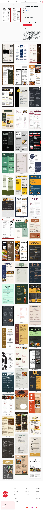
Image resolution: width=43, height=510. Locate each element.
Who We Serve (9, 1)
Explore (26, 495)
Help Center (27, 494)
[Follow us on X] (34, 508)
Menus (3, 4)
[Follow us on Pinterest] (36, 508)
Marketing (15, 495)
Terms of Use (38, 497)
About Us (37, 491)
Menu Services (16, 501)
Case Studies (27, 491)
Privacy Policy (38, 498)
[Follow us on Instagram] (31, 508)
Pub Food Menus (6, 4)
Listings (15, 494)
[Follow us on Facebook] (29, 508)
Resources (18, 1)
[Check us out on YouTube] (27, 508)
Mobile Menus (16, 497)
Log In (40, 1)
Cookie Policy (6, 504)
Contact (37, 495)
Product (4, 1)
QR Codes (15, 498)
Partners (37, 494)
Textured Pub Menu (12, 4)
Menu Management (16, 491)
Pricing (14, 1)
